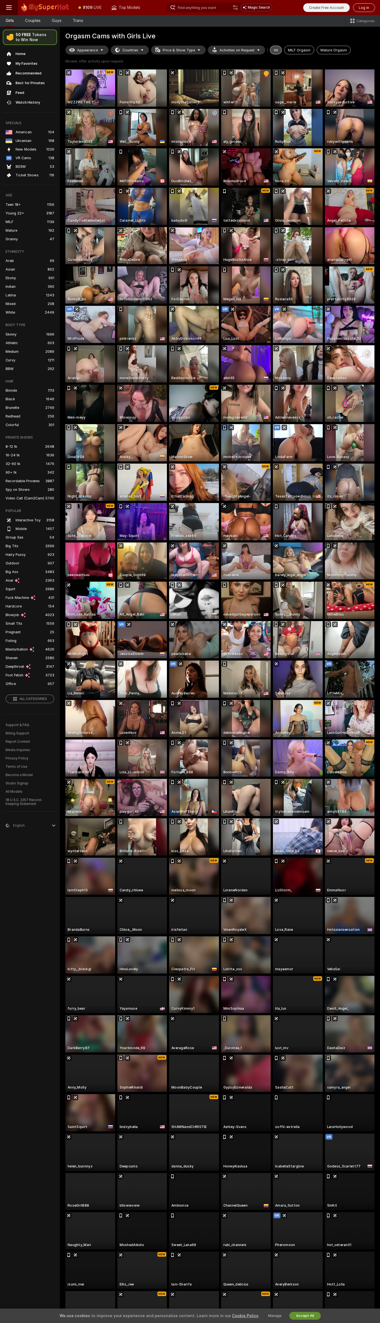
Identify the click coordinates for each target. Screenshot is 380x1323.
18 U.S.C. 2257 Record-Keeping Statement (24, 802)
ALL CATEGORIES (33, 699)
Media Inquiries (18, 750)
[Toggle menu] (9, 7)
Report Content (18, 742)
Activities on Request (237, 50)
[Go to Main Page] (45, 7)
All (276, 50)
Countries (130, 50)
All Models (14, 792)
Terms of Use (16, 767)
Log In (364, 8)
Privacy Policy (17, 758)
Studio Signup (17, 783)
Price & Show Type (179, 50)
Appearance (87, 50)
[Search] (235, 7)
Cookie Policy (245, 1316)
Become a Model (19, 775)
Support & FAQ (17, 725)
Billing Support (17, 733)
